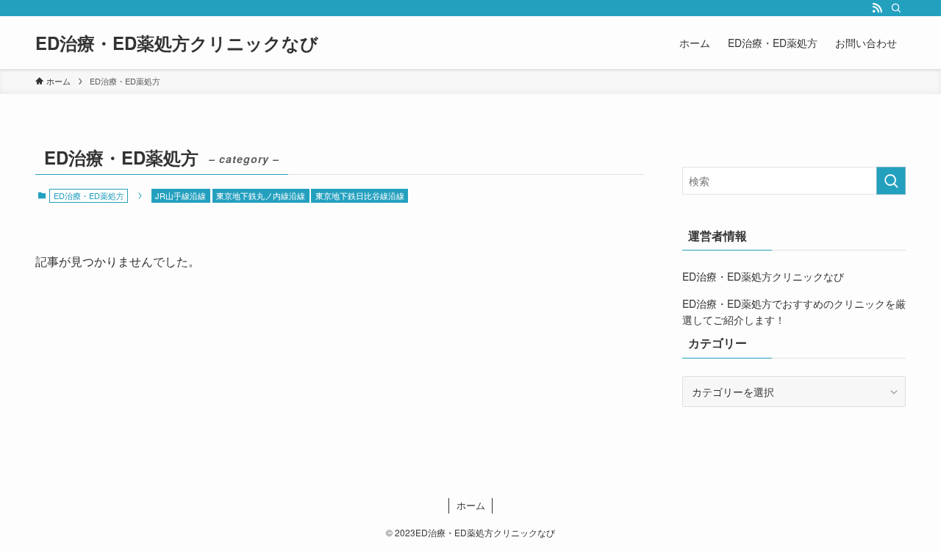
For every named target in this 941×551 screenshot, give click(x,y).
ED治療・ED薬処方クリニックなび (176, 42)
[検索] (896, 8)
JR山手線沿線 (180, 195)
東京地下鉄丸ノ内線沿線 (260, 195)
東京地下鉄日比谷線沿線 (359, 195)
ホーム (471, 505)
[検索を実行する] (891, 181)
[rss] (877, 8)
